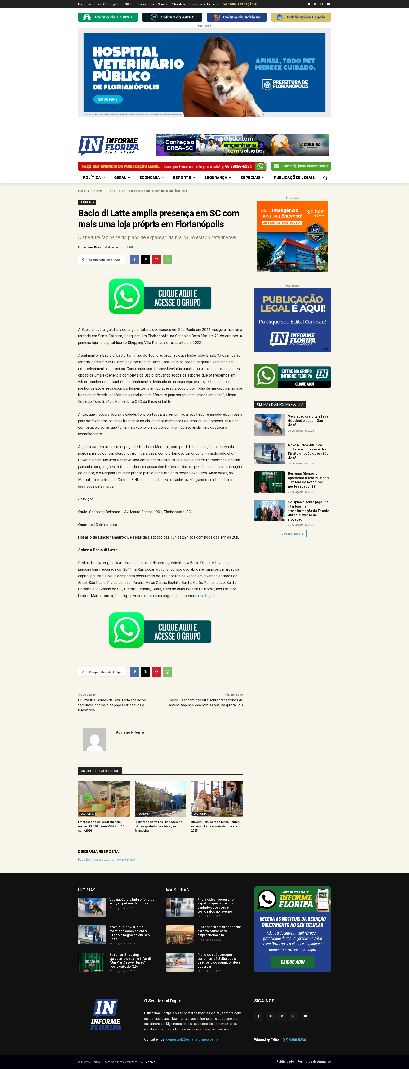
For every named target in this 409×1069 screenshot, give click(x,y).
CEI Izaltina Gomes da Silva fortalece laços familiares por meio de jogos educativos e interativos (112, 705)
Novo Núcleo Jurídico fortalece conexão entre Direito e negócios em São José (129, 933)
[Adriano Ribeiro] (97, 739)
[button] (325, 177)
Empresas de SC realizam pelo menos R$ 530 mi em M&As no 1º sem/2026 (101, 826)
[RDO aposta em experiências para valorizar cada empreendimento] (180, 934)
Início (81, 190)
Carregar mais (291, 534)
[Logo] (116, 146)
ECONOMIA (95, 190)
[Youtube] (328, 4)
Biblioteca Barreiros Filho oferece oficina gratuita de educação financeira (158, 826)
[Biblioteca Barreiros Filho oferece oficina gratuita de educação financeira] (161, 799)
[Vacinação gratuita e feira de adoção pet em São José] (269, 425)
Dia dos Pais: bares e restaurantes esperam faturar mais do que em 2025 (215, 826)
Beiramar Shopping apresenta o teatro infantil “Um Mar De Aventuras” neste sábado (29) (130, 960)
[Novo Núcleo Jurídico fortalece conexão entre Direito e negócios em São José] (269, 453)
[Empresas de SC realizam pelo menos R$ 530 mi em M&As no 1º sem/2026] (104, 799)
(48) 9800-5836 (294, 1040)
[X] (315, 4)
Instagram (208, 595)
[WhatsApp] (321, 4)
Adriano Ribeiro (93, 247)
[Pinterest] (156, 259)
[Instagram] (308, 4)
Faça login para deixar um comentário (106, 859)
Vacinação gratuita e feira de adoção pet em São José (308, 420)
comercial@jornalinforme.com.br (192, 1039)
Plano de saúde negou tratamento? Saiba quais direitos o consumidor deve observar (218, 960)
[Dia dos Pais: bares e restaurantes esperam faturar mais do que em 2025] (217, 799)
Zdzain (150, 1062)
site (149, 595)
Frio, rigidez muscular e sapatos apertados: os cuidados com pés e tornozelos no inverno (215, 905)
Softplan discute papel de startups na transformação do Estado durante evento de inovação (308, 510)
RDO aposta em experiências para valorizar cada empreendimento (219, 931)
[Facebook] (302, 4)
